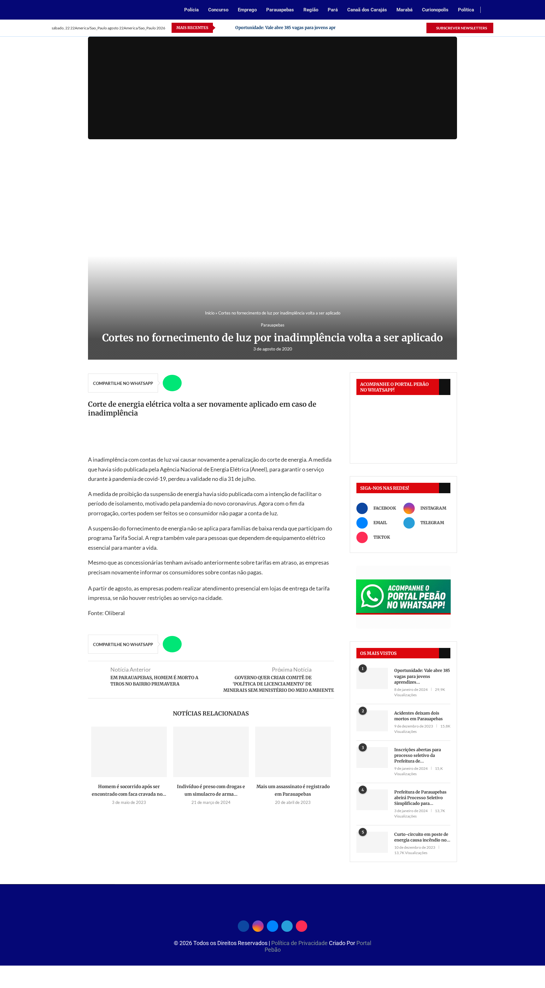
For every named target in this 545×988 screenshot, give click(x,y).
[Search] (490, 10)
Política (466, 10)
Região (310, 10)
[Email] (399, 27)
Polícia (191, 10)
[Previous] (221, 28)
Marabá (404, 10)
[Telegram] (414, 27)
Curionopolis (435, 10)
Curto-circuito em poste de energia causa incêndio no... (422, 837)
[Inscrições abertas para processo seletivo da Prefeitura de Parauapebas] (372, 757)
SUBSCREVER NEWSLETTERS (461, 28)
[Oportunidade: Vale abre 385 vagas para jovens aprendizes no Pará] (372, 678)
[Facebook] (385, 27)
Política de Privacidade (300, 943)
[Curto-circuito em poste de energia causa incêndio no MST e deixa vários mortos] (372, 842)
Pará (333, 10)
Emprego (247, 10)
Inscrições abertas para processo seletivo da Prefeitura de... (417, 755)
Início (209, 312)
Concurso (218, 10)
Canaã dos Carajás (367, 10)
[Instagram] (392, 27)
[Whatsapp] (407, 27)
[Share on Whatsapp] (172, 383)
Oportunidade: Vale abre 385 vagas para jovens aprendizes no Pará (301, 27)
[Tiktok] (421, 27)
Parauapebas (280, 10)
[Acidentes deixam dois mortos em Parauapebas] (372, 721)
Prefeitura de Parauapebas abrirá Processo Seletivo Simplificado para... (420, 797)
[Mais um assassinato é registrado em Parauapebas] (293, 752)
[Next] (229, 28)
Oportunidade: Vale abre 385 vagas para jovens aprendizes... (422, 676)
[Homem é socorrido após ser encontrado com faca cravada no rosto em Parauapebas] (129, 752)
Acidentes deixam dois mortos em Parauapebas (418, 716)
